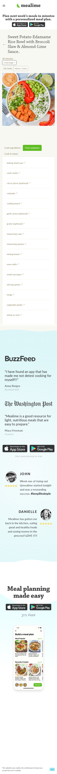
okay (52, 769)
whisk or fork (13, 315)
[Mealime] (29, 6)
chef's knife (12, 173)
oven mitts (12, 264)
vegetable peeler (15, 304)
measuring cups (14, 233)
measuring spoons (15, 244)
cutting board (13, 203)
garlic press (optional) (17, 213)
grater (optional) (14, 223)
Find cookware (32, 147)
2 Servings (8, 62)
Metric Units (21, 68)
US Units (7, 68)
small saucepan (14, 274)
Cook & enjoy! (11, 153)
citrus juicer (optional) (17, 183)
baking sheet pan (15, 162)
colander (11, 193)
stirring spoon (13, 284)
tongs (9, 294)
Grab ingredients (12, 147)
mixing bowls (13, 254)
